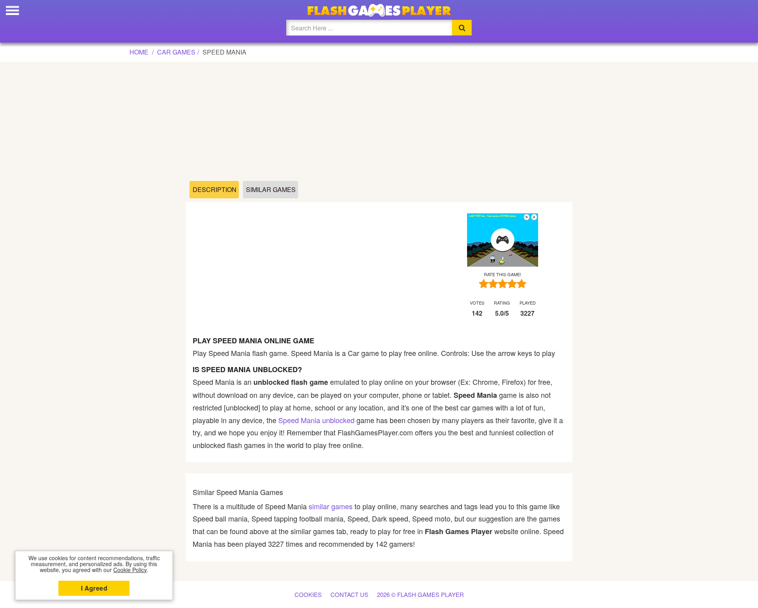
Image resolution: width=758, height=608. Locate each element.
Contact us (349, 594)
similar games (331, 506)
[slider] (502, 283)
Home (138, 51)
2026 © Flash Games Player (420, 594)
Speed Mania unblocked (316, 420)
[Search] (462, 28)
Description (214, 189)
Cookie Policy (129, 570)
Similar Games (271, 189)
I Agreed (94, 588)
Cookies (308, 594)
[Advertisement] (379, 121)
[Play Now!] (502, 240)
